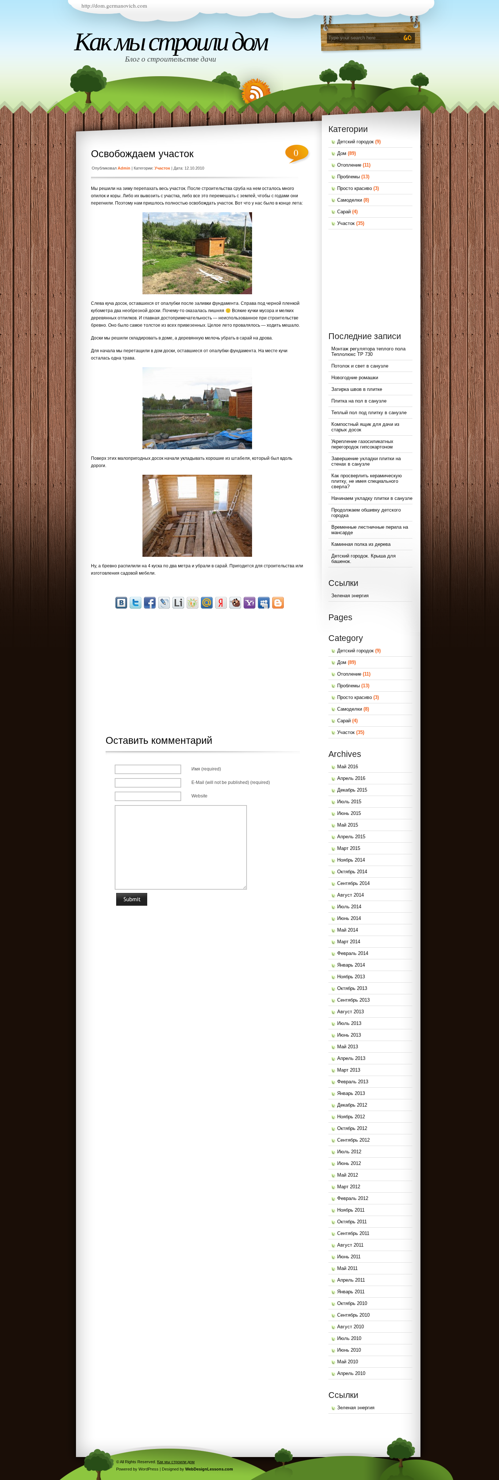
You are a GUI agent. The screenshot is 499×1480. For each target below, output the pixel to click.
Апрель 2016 (351, 778)
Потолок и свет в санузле (359, 366)
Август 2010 (350, 1326)
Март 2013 (348, 1070)
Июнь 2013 (349, 1035)
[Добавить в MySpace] (264, 603)
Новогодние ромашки (354, 377)
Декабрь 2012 (352, 1105)
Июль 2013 (349, 1023)
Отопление (349, 165)
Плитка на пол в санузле (358, 401)
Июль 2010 (349, 1338)
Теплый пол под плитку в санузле (369, 412)
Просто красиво (354, 188)
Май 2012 (347, 1175)
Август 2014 (350, 895)
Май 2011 (347, 1268)
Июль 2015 (349, 801)
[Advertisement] (201, 664)
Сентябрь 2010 (353, 1315)
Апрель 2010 (351, 1373)
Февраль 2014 (352, 953)
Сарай (344, 211)
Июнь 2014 (349, 918)
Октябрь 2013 (352, 988)
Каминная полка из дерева (361, 544)
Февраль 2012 (352, 1198)
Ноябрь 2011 (351, 1210)
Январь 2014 (351, 965)
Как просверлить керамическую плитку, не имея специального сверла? (366, 481)
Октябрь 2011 (352, 1221)
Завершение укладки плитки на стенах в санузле (366, 461)
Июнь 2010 (349, 1350)
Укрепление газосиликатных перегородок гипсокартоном (362, 444)
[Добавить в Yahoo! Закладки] (249, 603)
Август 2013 (350, 1011)
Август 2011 (350, 1245)
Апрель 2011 (351, 1280)
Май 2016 (347, 766)
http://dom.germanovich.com (114, 5)
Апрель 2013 (351, 1058)
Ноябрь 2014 (351, 860)
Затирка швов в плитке (356, 389)
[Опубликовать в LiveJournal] (164, 603)
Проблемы (348, 176)
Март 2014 (348, 941)
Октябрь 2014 (352, 871)
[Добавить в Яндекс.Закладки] (221, 603)
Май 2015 (347, 825)
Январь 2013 (351, 1093)
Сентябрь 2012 (353, 1140)
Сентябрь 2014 (353, 883)
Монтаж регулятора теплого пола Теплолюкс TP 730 (368, 351)
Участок (162, 168)
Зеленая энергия (350, 595)
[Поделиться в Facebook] (150, 603)
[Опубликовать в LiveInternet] (178, 603)
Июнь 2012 (349, 1163)
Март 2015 (348, 848)
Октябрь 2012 (352, 1128)
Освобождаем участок (142, 153)
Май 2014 (347, 930)
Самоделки (349, 200)
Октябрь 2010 (352, 1303)
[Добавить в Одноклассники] (192, 603)
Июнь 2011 (349, 1256)
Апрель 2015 (351, 836)
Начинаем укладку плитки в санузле (371, 498)
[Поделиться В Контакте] (121, 603)
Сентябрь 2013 (353, 1000)
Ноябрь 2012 (351, 1116)
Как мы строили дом (170, 41)
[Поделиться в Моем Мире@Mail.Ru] (207, 603)
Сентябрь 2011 (353, 1233)
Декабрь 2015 (352, 790)
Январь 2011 (351, 1291)
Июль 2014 (349, 906)
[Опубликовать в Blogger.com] (278, 603)
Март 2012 (348, 1186)
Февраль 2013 (352, 1081)
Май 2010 (347, 1361)
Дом (341, 153)
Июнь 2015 (349, 813)
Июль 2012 (349, 1151)
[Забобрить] (235, 603)
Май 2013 (347, 1046)
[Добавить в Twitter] (135, 603)
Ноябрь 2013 (351, 976)
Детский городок (355, 141)
